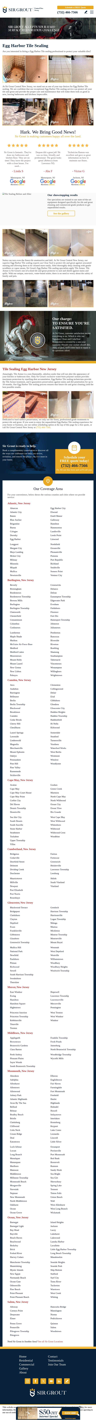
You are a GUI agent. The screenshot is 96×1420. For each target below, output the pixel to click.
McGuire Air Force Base (21, 644)
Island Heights (57, 1222)
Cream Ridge (16, 1134)
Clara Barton (16, 1049)
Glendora (54, 704)
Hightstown (15, 1007)
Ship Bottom (56, 1270)
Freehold (54, 1095)
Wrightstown (56, 675)
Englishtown (56, 1080)
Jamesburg (55, 1045)
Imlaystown (55, 1114)
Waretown (55, 1289)
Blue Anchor (16, 520)
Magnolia (14, 744)
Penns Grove (16, 1323)
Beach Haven (16, 1238)
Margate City (16, 548)
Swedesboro (15, 978)
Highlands (55, 1103)
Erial (52, 696)
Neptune (14, 1193)
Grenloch (54, 907)
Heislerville (55, 865)
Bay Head (14, 1230)
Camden (14, 716)
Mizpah (13, 567)
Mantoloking (16, 1266)
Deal (12, 1138)
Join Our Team (57, 1364)
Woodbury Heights (59, 967)
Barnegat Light (17, 1226)
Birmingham (15, 589)
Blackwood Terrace (19, 907)
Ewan (12, 927)
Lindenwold (15, 740)
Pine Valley (15, 767)
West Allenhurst (57, 1205)
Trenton (13, 1028)
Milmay (13, 560)
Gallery (23, 1368)
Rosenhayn (15, 898)
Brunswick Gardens (19, 1045)
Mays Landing (16, 552)
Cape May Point (17, 796)
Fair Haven (55, 1083)
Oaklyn (13, 756)
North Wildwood (58, 800)
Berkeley (14, 1245)
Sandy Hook (56, 1170)
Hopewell (54, 992)
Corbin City (15, 800)
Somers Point (56, 571)
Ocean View (56, 808)
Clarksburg (15, 1122)
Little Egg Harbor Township (63, 1249)
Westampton (56, 667)
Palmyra (14, 675)
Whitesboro (55, 825)
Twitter (43, 1381)
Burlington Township (19, 608)
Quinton (54, 1323)
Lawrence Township (59, 869)
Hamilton (54, 523)
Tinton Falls (55, 1193)
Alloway (14, 1307)
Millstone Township (19, 1177)
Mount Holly (16, 660)
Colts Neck (15, 1130)
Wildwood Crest (57, 832)
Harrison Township (59, 911)
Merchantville (16, 748)
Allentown (15, 1087)
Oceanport (55, 1147)
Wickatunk (55, 1212)
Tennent (54, 1189)
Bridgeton (14, 854)
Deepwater (15, 1314)
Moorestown (15, 656)
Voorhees (54, 744)
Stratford (54, 736)
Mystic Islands (16, 1270)
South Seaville (16, 825)
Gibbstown (15, 934)
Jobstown (54, 623)
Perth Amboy (16, 1054)
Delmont (14, 865)
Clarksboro (15, 915)
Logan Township (58, 919)
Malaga (53, 923)
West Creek (55, 1293)
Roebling (54, 648)
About (23, 1372)
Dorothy (14, 535)
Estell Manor (56, 516)
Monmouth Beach (18, 1181)
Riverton (54, 644)
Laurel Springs (16, 732)
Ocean (13, 1208)
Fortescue (54, 858)
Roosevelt (55, 1162)
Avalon (13, 785)
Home (22, 1356)
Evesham (54, 604)
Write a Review (85, 12)
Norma (53, 1314)
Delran (53, 592)
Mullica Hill (15, 947)
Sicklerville (15, 775)
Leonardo (54, 1134)
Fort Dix (54, 616)
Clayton (13, 919)
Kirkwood (55, 727)
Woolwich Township (59, 970)
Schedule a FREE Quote (75, 7)
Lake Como (55, 1130)
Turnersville (55, 740)
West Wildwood (57, 821)
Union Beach (56, 1197)
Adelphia (14, 1080)
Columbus (14, 623)
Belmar (13, 1110)
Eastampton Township (60, 596)
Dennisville (15, 812)
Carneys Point (16, 1310)
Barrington (15, 692)
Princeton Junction (18, 1012)
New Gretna (15, 667)
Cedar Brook (16, 720)
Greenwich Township (19, 942)
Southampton (56, 656)
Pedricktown (56, 1318)
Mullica (13, 571)
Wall (52, 1201)
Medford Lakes (17, 652)
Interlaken (55, 1118)
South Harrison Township (21, 974)
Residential (26, 1360)
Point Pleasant (16, 1293)
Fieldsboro (55, 608)
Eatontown (15, 1141)
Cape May (14, 789)
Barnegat (14, 1222)
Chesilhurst (15, 727)
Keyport (54, 1126)
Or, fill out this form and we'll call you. (74, 470)
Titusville (14, 1024)
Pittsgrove (14, 1335)
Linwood (54, 539)
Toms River (55, 1281)
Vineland (54, 886)
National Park (16, 951)
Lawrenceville (56, 1000)
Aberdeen (14, 1076)
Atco (12, 685)
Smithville (55, 567)
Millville (14, 882)
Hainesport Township (60, 620)
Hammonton (56, 527)
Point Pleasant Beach (19, 1297)
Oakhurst (14, 1205)
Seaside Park (56, 1266)
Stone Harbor (16, 829)
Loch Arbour (16, 1147)
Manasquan (15, 1162)
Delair (53, 692)
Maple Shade (16, 636)
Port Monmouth (57, 1154)
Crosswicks (55, 585)
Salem (53, 1327)
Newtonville (15, 575)
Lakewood (55, 1238)
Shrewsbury (55, 1181)
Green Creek (56, 789)
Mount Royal (56, 942)
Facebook (35, 1381)
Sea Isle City (16, 817)
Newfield (14, 955)
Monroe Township (58, 934)
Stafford (54, 1274)
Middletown (15, 1174)
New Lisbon (15, 671)
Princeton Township (19, 1016)
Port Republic (56, 560)
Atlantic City (16, 512)
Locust (13, 1150)
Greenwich (55, 861)
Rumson (54, 1166)
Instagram (27, 1381)
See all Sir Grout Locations (50, 1341)
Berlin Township (17, 704)
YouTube (51, 1381)
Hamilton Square (17, 1003)
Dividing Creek (17, 869)
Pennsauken (15, 759)
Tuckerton (55, 1285)
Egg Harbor (15, 539)
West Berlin (55, 752)
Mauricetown (16, 878)
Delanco (54, 589)
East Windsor (16, 992)
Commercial (26, 1364)
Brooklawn (15, 712)
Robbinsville (16, 1020)
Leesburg (54, 873)
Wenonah (54, 947)
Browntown (15, 1041)
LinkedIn (59, 1381)
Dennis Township (18, 808)
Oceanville (55, 548)
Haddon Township (58, 716)
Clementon (55, 685)
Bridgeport (15, 911)
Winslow (54, 759)
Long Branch (16, 1154)
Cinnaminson (16, 620)
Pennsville (14, 1327)
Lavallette (55, 1245)
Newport (14, 886)
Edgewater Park (57, 600)
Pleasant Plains (17, 1058)
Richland (54, 563)
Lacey (53, 1230)
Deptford (14, 923)
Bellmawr (14, 696)
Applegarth (15, 1038)
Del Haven (15, 804)
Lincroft (54, 1138)
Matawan (14, 1170)
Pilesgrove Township (19, 1331)
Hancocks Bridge (58, 1307)
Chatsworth (15, 612)
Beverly (13, 585)
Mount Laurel (16, 663)
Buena (13, 527)
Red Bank (55, 1158)
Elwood (54, 512)
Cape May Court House (21, 792)
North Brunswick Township (63, 1049)
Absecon (14, 508)
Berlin (13, 700)
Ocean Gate (15, 1281)
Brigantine (15, 523)
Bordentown (15, 592)
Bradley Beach (16, 1114)
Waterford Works (58, 748)
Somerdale (55, 732)
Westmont (55, 756)
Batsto (13, 516)
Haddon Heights (57, 712)
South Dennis (16, 821)
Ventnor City (56, 575)
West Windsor (56, 1016)
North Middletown (18, 1201)
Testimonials (56, 1360)
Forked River (16, 1253)
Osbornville (15, 1285)
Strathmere (15, 832)
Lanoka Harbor (57, 1241)
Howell (53, 1110)
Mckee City (15, 556)
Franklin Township (59, 1038)
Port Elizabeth (16, 890)
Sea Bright (55, 1174)
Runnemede (15, 771)
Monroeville (56, 938)
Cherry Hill (15, 723)
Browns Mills (16, 600)
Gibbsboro (55, 700)
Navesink (14, 1189)
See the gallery (61, 213)
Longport (14, 544)
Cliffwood (14, 1126)
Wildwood (55, 829)
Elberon (54, 1076)
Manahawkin (56, 1257)
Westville (54, 955)
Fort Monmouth (57, 1091)
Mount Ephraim (17, 752)
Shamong (54, 652)
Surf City (54, 1277)
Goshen (53, 785)
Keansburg (55, 1122)
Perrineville (55, 1150)
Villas (12, 844)
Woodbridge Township (60, 1054)
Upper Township (17, 840)
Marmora (54, 792)
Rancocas (54, 636)
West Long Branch (59, 1208)
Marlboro (14, 1166)
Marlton (13, 640)
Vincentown (55, 663)
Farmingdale (56, 1087)
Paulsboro (14, 959)
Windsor (54, 1020)
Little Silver (55, 1141)
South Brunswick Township (22, 1066)
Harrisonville (56, 915)
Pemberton (55, 632)
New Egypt (15, 1274)
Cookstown (15, 627)
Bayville (14, 1234)
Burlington (15, 604)
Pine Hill (14, 763)
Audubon (14, 689)
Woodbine (55, 836)
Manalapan (15, 1158)
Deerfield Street (17, 861)
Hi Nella (54, 723)
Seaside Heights (57, 1262)
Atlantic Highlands (18, 1099)
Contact (53, 1356)
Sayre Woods (16, 1062)
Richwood (14, 967)
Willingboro (55, 671)
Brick (12, 1249)
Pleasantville (56, 552)
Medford (14, 648)
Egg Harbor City (58, 508)
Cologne (14, 531)
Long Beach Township (60, 1253)
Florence (54, 612)
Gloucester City (57, 708)
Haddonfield (56, 720)
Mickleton (55, 930)
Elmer (13, 1318)
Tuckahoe (14, 836)
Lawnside (14, 736)
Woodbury (55, 963)
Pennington (55, 1007)
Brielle (13, 1118)
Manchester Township (20, 1262)
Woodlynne (55, 763)
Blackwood (15, 708)
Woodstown (55, 1331)
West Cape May (57, 817)
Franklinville (16, 930)
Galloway (54, 520)
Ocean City (55, 804)
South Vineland (57, 882)
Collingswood (56, 689)
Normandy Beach (18, 1277)
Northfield (55, 544)
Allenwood (15, 1091)
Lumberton (15, 632)
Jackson (54, 1226)
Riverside (54, 640)
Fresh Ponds (56, 1041)
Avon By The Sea (18, 1103)
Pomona (54, 556)
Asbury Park (15, 1095)
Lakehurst (55, 1234)
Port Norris (15, 894)
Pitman (13, 963)
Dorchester (15, 873)
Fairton (53, 854)
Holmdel (54, 1107)
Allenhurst (15, 1083)
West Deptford (57, 951)
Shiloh (53, 878)
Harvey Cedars (17, 1257)
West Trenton (56, 1012)
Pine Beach (15, 1289)
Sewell (13, 970)
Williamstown (56, 959)
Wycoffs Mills (57, 1058)
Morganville (15, 1185)
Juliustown (55, 627)
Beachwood (15, 1241)
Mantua (53, 927)
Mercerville (55, 1003)
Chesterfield (15, 616)
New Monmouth (17, 1197)
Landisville (55, 531)
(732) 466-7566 (67, 12)
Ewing (13, 996)
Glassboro (14, 938)
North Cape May (58, 796)
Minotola (14, 563)
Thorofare (14, 982)
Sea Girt (54, 1177)
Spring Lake (56, 1185)
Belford (13, 1107)
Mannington (56, 1310)
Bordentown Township (20, 596)
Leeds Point (55, 535)
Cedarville (14, 858)
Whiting (54, 1297)
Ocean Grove (16, 1212)
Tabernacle (55, 660)
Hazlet (53, 1099)
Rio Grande (55, 812)
